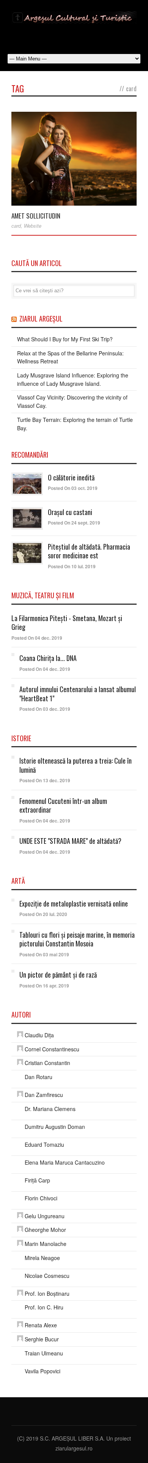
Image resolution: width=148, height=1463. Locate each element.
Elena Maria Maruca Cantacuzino (65, 1162)
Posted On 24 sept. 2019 (74, 522)
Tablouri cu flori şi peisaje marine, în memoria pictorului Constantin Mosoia (77, 939)
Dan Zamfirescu (44, 1094)
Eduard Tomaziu (44, 1144)
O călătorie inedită (71, 477)
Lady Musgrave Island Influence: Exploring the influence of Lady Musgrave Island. (72, 379)
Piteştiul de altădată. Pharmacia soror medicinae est (89, 551)
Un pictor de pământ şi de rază (58, 975)
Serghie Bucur (42, 1339)
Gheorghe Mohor (45, 1229)
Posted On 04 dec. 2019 (36, 637)
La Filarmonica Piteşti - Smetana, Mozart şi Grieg (66, 622)
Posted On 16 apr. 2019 (44, 985)
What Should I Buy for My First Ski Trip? (65, 339)
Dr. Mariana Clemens (50, 1109)
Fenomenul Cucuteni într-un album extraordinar (63, 805)
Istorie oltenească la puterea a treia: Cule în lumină (75, 765)
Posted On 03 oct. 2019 (73, 488)
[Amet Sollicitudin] (74, 159)
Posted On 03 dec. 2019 (44, 708)
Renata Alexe (41, 1325)
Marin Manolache (45, 1243)
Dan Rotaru (38, 1077)
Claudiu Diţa (39, 1035)
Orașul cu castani (70, 512)
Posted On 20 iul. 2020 (43, 914)
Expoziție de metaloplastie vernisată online (73, 903)
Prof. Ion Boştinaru (47, 1293)
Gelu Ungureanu (45, 1216)
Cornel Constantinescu (52, 1049)
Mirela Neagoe (42, 1258)
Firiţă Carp (37, 1180)
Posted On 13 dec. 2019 (44, 780)
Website (32, 225)
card (16, 225)
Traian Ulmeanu (44, 1353)
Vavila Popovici (42, 1371)
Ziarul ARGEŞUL (41, 318)
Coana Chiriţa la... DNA (48, 658)
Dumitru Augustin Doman (55, 1126)
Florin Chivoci (41, 1198)
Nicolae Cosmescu (47, 1275)
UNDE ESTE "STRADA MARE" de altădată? (70, 841)
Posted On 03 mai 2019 (44, 954)
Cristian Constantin (47, 1063)
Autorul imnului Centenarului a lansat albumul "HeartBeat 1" (77, 693)
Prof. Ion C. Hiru (44, 1307)
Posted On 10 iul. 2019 (72, 566)
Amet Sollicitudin (35, 215)
